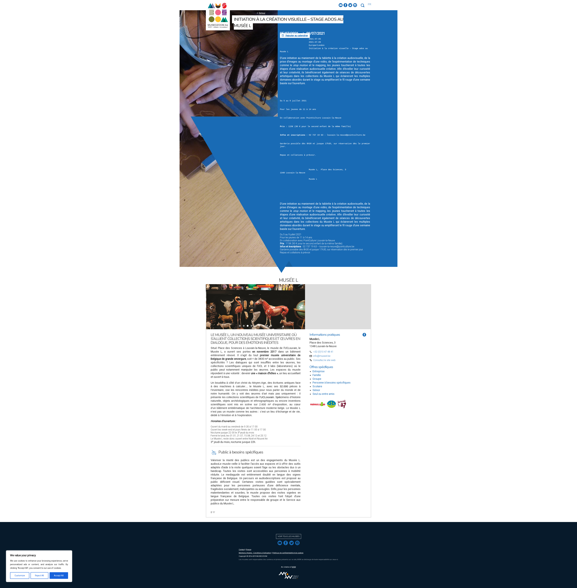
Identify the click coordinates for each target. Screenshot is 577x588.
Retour (260, 13)
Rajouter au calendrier (295, 35)
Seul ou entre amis (323, 393)
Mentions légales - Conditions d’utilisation (255, 553)
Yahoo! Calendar (288, 200)
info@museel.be (321, 356)
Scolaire (317, 386)
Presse (248, 550)
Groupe (317, 378)
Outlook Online (287, 197)
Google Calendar (288, 191)
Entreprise (319, 371)
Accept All (59, 575)
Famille (317, 375)
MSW (294, 567)
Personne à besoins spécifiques (332, 382)
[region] (39, 566)
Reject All (39, 575)
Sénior (316, 390)
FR (369, 4)
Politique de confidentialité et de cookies (287, 553)
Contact (242, 550)
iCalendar (285, 188)
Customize (20, 575)
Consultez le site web (324, 360)
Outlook (284, 194)
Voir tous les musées (288, 536)
